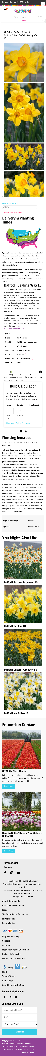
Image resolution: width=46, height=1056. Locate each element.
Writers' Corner (9, 976)
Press (4, 910)
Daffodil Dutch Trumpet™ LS (20, 669)
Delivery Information (11, 954)
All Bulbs (8, 32)
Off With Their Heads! (14, 771)
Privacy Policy (8, 919)
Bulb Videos (7, 981)
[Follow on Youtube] (19, 873)
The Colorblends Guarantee (15, 914)
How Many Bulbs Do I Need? (18, 423)
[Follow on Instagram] (12, 873)
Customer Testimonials (13, 906)
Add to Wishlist (35, 378)
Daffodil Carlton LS (15, 626)
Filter (16, 17)
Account (6, 945)
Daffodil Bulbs (20, 32)
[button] (43, 4)
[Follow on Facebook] (5, 873)
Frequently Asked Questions (15, 950)
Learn (23, 17)
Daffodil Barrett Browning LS (21, 582)
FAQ (10, 881)
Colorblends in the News (13, 985)
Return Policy (8, 923)
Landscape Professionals (25, 884)
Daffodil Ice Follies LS (16, 713)
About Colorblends (11, 901)
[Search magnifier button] (43, 21)
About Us (7, 884)
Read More (8, 786)
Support (6, 941)
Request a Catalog (29, 881)
